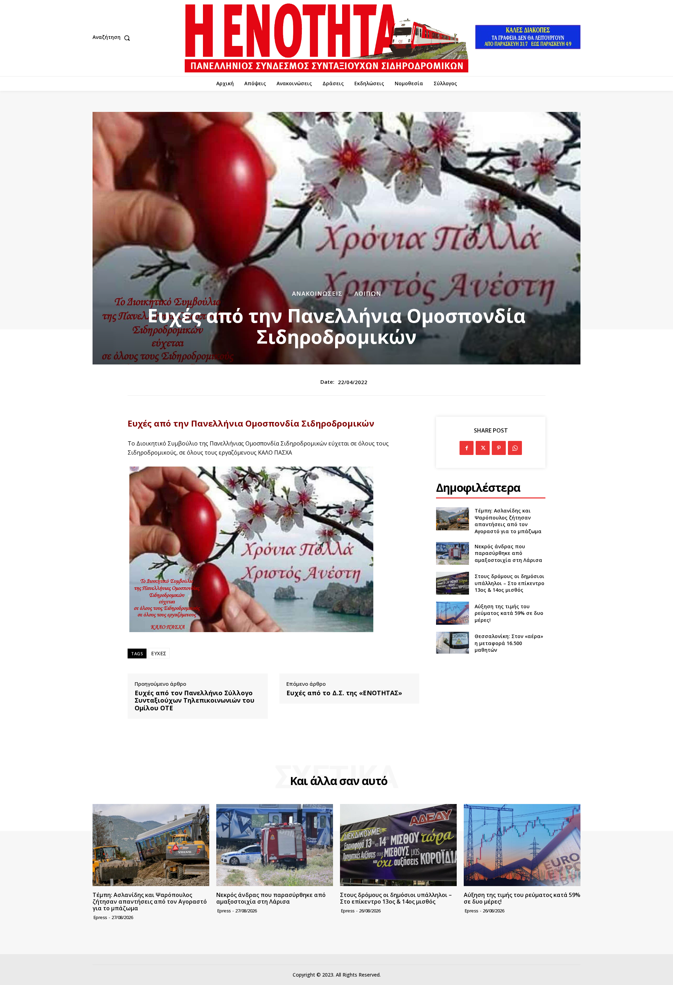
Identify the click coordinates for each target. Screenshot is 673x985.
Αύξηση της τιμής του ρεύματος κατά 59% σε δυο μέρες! (509, 613)
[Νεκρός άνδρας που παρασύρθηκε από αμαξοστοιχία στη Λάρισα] (452, 553)
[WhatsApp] (515, 448)
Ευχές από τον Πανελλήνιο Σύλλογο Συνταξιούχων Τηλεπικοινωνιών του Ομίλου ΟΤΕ (194, 700)
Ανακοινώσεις (317, 293)
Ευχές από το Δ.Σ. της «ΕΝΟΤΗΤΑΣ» (344, 693)
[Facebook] (467, 448)
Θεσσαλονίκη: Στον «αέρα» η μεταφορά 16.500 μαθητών (509, 643)
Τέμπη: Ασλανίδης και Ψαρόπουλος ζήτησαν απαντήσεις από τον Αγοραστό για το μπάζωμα (508, 521)
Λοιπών (367, 293)
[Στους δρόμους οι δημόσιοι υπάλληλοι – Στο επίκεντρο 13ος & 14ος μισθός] (452, 583)
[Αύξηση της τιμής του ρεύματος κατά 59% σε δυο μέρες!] (452, 613)
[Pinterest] (499, 448)
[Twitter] (483, 448)
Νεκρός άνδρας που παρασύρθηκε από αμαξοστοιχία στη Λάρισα (508, 553)
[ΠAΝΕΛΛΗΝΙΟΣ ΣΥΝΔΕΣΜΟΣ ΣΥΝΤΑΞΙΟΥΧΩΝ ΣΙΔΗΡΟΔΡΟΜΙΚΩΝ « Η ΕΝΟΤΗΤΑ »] (326, 38)
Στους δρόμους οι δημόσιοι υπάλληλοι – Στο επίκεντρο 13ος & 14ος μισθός (509, 583)
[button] (113, 38)
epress (100, 917)
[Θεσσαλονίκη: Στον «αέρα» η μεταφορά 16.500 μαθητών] (452, 643)
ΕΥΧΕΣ (158, 653)
